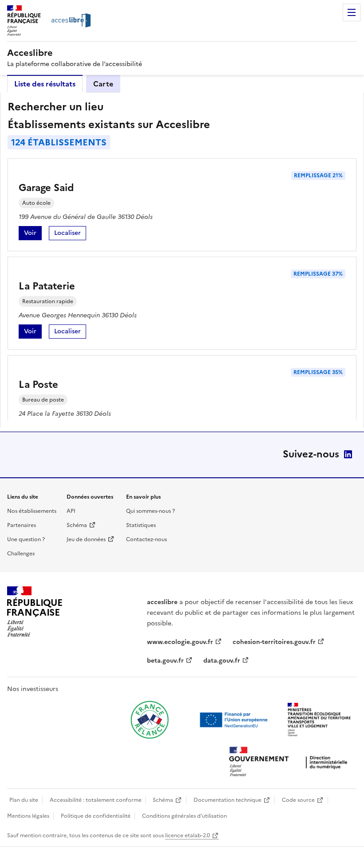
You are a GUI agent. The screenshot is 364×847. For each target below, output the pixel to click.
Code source (298, 800)
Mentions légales (28, 816)
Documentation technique (227, 800)
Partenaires (21, 525)
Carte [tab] (103, 83)
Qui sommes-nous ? (150, 511)
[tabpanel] (182, 260)
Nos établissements (31, 511)
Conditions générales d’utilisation (184, 816)
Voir (33, 234)
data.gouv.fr (221, 660)
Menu (351, 12)
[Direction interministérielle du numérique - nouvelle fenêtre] (290, 762)
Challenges (21, 554)
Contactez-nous (146, 539)
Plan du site (23, 800)
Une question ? (26, 539)
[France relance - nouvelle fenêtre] (149, 720)
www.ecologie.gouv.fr (180, 642)
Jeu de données (86, 539)
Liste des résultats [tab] (44, 83)
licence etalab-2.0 (187, 835)
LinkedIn (348, 454)
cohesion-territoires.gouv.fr (274, 642)
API (71, 511)
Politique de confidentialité (96, 816)
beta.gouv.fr (165, 660)
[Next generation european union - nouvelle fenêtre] (234, 720)
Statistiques (141, 525)
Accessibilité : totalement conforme (96, 800)
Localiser (70, 234)
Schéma (77, 525)
